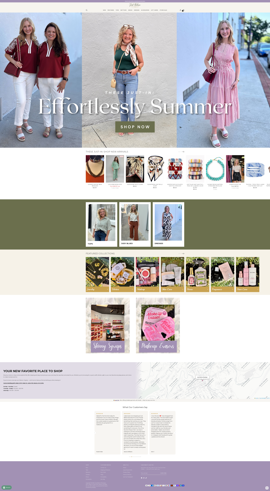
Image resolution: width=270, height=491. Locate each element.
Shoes (87, 477)
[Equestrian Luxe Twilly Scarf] (155, 169)
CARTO (268, 398)
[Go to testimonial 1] (129, 456)
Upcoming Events (127, 470)
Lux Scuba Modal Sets (115, 184)
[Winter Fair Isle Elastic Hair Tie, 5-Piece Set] (175, 169)
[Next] (149, 1)
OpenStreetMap (263, 398)
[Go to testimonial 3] (131, 456)
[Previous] (120, 1)
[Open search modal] (86, 10)
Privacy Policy (126, 472)
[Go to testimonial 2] (130, 456)
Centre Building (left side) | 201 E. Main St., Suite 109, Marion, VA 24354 (23, 383)
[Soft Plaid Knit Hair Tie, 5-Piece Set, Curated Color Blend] (195, 169)
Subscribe (163, 473)
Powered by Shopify (91, 487)
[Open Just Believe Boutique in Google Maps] (202, 380)
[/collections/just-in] (135, 80)
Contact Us (103, 467)
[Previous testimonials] (94, 432)
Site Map (103, 479)
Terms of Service (127, 474)
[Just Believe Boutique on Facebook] (142, 478)
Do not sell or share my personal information (97, 486)
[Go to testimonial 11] (140, 456)
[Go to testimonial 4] (132, 456)
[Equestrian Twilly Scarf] (135, 169)
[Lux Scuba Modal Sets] (115, 169)
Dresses (88, 474)
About (124, 467)
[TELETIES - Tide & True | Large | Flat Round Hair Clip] (255, 169)
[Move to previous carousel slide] (180, 152)
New (87, 467)
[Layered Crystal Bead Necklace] (95, 169)
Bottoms (88, 472)
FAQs (102, 474)
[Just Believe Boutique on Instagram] (144, 478)
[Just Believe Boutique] (135, 5)
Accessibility (103, 477)
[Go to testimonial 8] (137, 456)
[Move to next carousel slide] (183, 152)
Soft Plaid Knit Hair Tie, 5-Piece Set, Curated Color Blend (195, 186)
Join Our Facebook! (128, 477)
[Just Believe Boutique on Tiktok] (146, 478)
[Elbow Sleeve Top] (235, 169)
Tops (87, 470)
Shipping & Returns (105, 470)
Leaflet (256, 398)
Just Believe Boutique (100, 483)
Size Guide (103, 472)
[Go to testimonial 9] (138, 456)
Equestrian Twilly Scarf (135, 184)
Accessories (89, 479)
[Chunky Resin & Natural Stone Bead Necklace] (215, 169)
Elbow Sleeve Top (235, 184)
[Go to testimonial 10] (139, 456)
